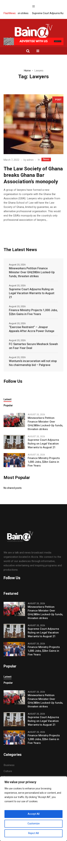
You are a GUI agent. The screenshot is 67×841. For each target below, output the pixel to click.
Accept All (33, 814)
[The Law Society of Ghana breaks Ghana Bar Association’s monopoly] (33, 124)
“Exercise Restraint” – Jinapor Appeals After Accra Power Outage (31, 329)
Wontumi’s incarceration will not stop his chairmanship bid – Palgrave (33, 363)
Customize (34, 823)
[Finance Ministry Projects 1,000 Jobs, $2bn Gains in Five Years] (14, 460)
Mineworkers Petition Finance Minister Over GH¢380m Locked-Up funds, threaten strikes (32, 272)
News (46, 159)
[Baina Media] (33, 32)
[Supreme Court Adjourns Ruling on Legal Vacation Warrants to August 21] (14, 442)
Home (27, 71)
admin (30, 160)
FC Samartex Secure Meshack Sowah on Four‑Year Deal (33, 346)
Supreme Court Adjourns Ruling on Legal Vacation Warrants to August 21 (31, 293)
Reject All (33, 833)
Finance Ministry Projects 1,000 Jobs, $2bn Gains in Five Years (33, 312)
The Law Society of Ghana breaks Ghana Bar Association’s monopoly (33, 175)
